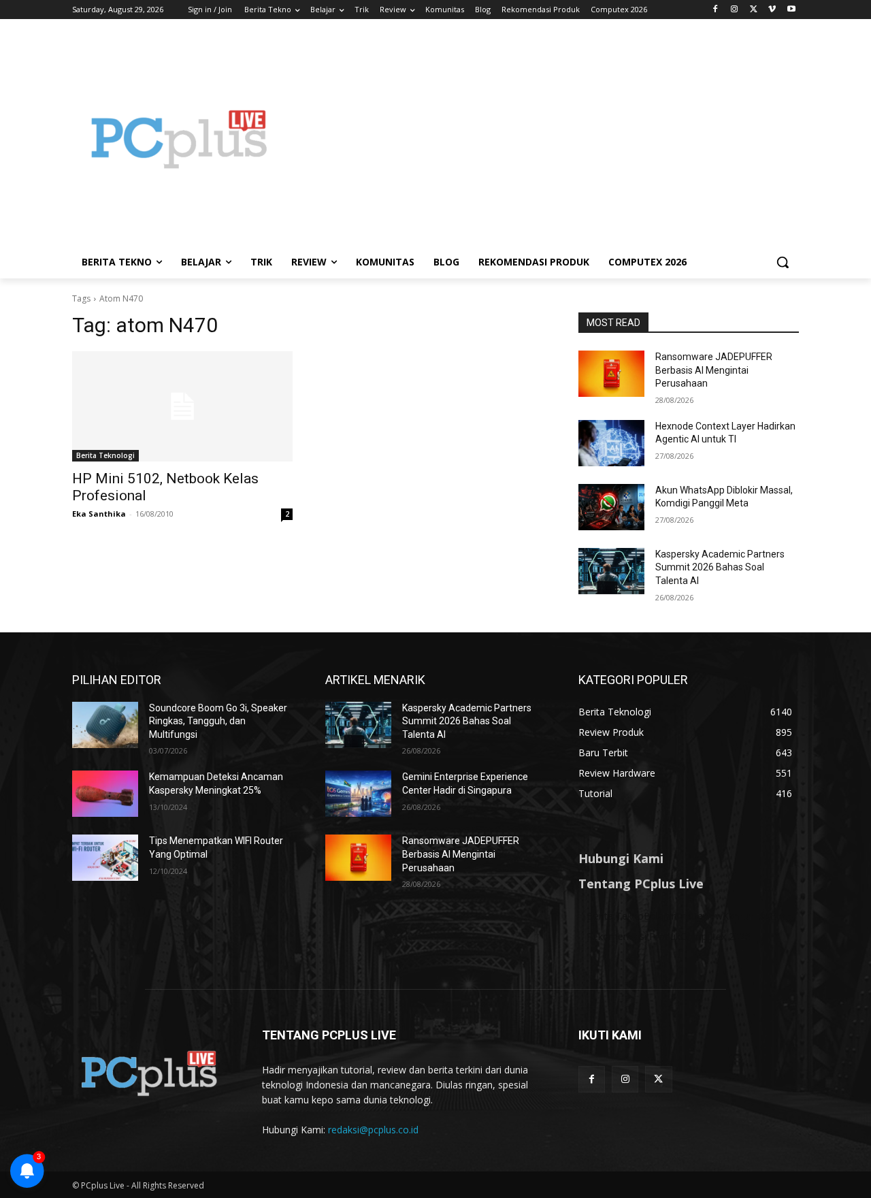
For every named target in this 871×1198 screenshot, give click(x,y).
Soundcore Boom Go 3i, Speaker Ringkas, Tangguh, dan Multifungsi (218, 721)
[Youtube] (791, 10)
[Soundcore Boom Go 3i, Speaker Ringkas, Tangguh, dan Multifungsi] (105, 725)
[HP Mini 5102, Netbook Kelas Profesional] (182, 406)
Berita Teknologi (105, 455)
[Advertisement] (544, 139)
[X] (753, 10)
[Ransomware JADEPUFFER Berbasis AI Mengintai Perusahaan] (611, 374)
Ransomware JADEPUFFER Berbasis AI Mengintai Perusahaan (713, 370)
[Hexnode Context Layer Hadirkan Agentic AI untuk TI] (611, 443)
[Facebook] (715, 10)
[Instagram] (734, 10)
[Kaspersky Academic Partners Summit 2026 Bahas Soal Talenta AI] (611, 571)
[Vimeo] (772, 10)
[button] (782, 262)
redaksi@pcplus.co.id (373, 1129)
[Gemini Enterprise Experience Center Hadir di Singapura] (358, 794)
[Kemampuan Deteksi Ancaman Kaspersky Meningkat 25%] (105, 794)
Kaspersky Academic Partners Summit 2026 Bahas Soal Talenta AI (720, 567)
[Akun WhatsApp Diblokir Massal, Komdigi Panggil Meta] (611, 507)
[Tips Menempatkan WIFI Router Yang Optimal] (105, 858)
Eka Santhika (99, 513)
